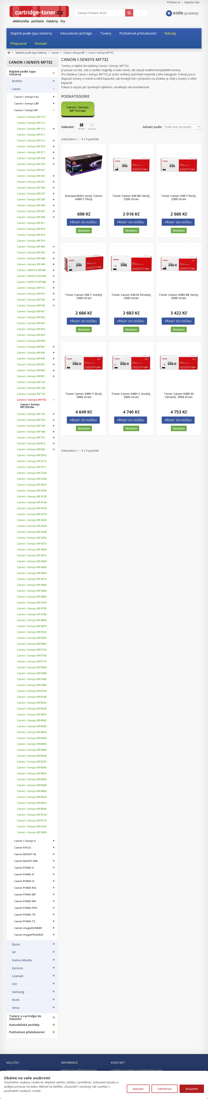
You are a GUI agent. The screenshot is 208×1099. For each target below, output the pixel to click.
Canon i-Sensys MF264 (31, 205)
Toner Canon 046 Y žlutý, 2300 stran (178, 197)
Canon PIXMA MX (25, 901)
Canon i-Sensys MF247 (31, 193)
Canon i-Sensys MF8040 (31, 738)
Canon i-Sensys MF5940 (31, 679)
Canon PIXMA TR (24, 914)
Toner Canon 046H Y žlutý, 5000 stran (84, 395)
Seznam (92, 128)
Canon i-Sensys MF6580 (31, 726)
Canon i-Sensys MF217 (31, 152)
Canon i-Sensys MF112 (31, 123)
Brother (17, 81)
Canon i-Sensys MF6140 (31, 691)
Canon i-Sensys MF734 (31, 420)
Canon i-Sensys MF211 (31, 134)
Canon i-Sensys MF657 (31, 376)
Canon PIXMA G (24, 867)
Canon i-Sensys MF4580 (31, 585)
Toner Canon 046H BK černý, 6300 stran (179, 296)
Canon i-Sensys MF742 (31, 414)
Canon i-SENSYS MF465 (31, 282)
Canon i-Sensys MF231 (31, 170)
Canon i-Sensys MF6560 (31, 720)
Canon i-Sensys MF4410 (31, 555)
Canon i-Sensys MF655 (31, 370)
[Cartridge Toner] (41, 14)
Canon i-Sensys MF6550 (31, 714)
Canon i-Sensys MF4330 (31, 526)
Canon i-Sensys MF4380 (31, 549)
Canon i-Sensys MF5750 (31, 655)
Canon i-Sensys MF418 (31, 234)
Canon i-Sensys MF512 (31, 287)
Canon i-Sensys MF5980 (31, 685)
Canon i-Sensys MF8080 (31, 750)
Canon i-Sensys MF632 (31, 317)
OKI (14, 984)
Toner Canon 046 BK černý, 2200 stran (131, 197)
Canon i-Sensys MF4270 (31, 514)
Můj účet (12, 1062)
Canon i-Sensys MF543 (31, 305)
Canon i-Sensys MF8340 (31, 767)
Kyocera (17, 968)
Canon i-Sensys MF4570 (31, 579)
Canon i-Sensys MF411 (31, 223)
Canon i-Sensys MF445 (31, 252)
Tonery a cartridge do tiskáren (25, 1017)
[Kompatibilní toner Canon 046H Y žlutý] (83, 164)
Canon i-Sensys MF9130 (31, 814)
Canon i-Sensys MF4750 (31, 608)
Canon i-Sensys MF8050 (31, 744)
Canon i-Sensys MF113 (31, 128)
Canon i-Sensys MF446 (31, 258)
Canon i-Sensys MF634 (31, 329)
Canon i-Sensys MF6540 (31, 708)
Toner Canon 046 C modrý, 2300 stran (84, 296)
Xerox (16, 1007)
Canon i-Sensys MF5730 (31, 649)
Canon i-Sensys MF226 (31, 158)
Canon (16, 89)
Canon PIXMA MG (25, 887)
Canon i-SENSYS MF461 (31, 270)
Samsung (18, 992)
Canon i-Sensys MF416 (31, 229)
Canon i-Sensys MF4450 (31, 567)
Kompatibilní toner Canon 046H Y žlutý (83, 197)
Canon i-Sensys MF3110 (31, 461)
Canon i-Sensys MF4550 (31, 573)
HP (14, 952)
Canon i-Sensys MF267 (31, 211)
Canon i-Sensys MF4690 (31, 596)
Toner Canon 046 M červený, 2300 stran (131, 296)
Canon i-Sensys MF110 (31, 117)
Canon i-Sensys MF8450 (31, 791)
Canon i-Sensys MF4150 (31, 508)
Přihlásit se (173, 2)
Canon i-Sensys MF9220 (31, 826)
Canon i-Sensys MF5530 (31, 632)
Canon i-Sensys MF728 (31, 388)
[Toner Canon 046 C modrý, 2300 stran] (83, 263)
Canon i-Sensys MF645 (31, 358)
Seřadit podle (152, 127)
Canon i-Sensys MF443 (31, 246)
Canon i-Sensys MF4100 (31, 490)
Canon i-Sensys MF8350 (31, 773)
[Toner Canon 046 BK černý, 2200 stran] (131, 164)
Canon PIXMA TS (24, 921)
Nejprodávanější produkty (79, 1070)
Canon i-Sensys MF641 (31, 346)
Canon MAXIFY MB (25, 861)
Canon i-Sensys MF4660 (31, 590)
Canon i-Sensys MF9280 (31, 832)
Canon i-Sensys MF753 (31, 437)
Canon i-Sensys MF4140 (31, 502)
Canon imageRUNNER (28, 928)
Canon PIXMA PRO (25, 908)
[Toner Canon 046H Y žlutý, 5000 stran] (83, 362)
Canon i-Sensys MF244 (31, 187)
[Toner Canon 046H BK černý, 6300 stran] (178, 263)
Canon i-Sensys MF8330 (31, 761)
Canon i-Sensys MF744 (31, 425)
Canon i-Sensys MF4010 (31, 484)
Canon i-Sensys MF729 (31, 394)
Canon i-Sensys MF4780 (31, 614)
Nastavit (138, 1089)
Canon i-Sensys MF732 (31, 399)
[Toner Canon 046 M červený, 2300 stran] (131, 263)
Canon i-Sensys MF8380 (31, 785)
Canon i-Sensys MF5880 (31, 673)
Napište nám (191, 2)
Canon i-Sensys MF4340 (31, 532)
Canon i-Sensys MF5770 (31, 661)
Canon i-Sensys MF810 (31, 443)
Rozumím (191, 1089)
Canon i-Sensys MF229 (31, 164)
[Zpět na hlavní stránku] (9, 52)
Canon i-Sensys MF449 (31, 264)
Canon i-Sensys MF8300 (31, 755)
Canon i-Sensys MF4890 (31, 620)
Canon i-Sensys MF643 (31, 352)
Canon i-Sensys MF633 (31, 323)
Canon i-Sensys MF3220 (31, 473)
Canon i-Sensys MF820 (31, 449)
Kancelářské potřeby (24, 1024)
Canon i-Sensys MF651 (31, 364)
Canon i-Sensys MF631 (31, 311)
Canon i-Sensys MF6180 (31, 696)
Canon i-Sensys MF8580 (31, 808)
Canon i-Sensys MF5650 (31, 643)
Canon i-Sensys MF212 (31, 140)
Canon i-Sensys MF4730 (31, 602)
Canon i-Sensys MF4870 (31, 626)
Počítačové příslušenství (26, 1032)
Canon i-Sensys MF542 (31, 299)
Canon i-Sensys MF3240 (31, 478)
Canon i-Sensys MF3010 (31, 455)
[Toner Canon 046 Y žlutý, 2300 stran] (178, 164)
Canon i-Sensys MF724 (31, 382)
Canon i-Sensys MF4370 (31, 543)
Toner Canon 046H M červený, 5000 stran (179, 395)
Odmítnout (164, 1089)
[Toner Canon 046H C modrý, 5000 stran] (131, 362)
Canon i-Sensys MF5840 (31, 667)
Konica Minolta (22, 960)
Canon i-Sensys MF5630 (31, 638)
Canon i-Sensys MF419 (31, 240)
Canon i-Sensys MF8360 (31, 779)
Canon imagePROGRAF (28, 934)
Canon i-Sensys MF (26, 110)
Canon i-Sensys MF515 (31, 293)
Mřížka (81, 128)
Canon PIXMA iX (24, 881)
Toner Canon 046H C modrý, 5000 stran (131, 395)
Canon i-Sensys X (25, 841)
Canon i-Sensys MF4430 (31, 561)
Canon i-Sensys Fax (26, 96)
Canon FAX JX (22, 847)
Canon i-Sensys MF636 (31, 341)
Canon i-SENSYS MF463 (31, 276)
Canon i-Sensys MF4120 (31, 496)
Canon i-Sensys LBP (26, 103)
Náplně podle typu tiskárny (22, 73)
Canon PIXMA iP (24, 874)
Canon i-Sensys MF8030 (31, 732)
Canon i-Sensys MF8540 (31, 797)
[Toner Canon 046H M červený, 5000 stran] (178, 362)
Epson (16, 944)
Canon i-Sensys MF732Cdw (30, 405)
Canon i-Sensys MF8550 (31, 803)
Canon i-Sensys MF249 (31, 199)
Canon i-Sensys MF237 (31, 181)
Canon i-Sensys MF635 (31, 335)
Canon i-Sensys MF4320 (31, 520)
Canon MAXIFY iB (25, 854)
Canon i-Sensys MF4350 (31, 537)
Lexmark (17, 976)
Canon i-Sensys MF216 (31, 146)
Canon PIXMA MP (25, 894)
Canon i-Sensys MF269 (31, 217)
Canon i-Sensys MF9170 (31, 820)
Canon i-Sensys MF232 (31, 176)
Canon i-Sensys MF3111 (31, 467)
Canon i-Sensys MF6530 (31, 702)
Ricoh (15, 999)
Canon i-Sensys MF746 (31, 431)
